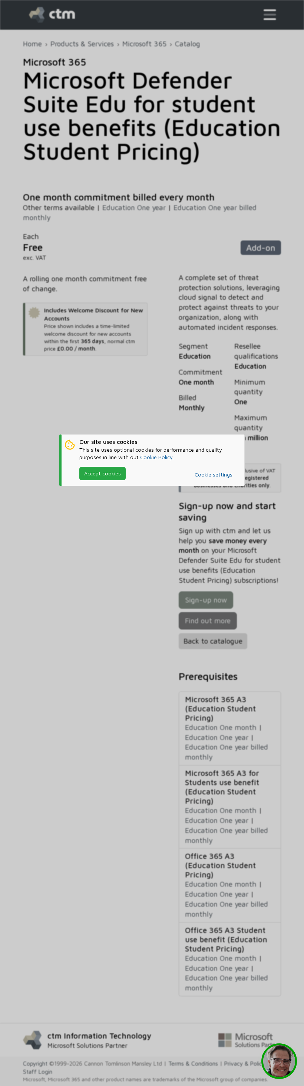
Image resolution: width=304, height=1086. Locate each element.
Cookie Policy (156, 457)
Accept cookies (102, 473)
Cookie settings (213, 474)
